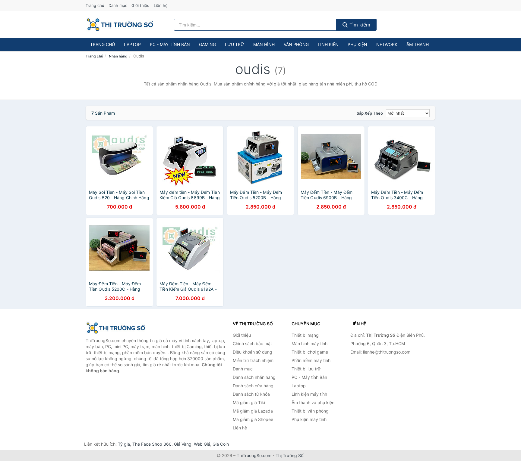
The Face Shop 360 (152, 444)
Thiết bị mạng (305, 335)
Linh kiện (328, 44)
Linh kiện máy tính (309, 394)
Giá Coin (221, 444)
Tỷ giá (124, 444)
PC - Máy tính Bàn (170, 44)
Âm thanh (417, 44)
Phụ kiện (357, 44)
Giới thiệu (140, 5)
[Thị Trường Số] (116, 328)
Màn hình (264, 44)
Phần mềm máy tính (311, 360)
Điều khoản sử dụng (252, 351)
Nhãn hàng (118, 56)
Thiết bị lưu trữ (306, 368)
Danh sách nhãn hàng (254, 377)
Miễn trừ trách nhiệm (253, 360)
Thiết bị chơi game (310, 351)
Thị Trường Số (289, 455)
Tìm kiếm (359, 25)
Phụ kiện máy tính (309, 419)
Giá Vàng (182, 444)
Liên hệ (161, 5)
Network (386, 44)
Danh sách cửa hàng (253, 385)
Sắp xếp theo (370, 113)
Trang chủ (95, 5)
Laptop (132, 44)
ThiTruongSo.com (254, 455)
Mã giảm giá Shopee (253, 419)
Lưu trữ (234, 44)
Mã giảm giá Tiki (249, 402)
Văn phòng (296, 44)
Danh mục (118, 5)
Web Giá (202, 444)
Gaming (207, 44)
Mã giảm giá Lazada (253, 410)
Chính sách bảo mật (252, 343)
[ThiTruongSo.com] (120, 24)
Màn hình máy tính (309, 343)
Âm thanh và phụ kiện (313, 402)
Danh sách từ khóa (251, 394)
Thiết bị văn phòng (310, 410)
